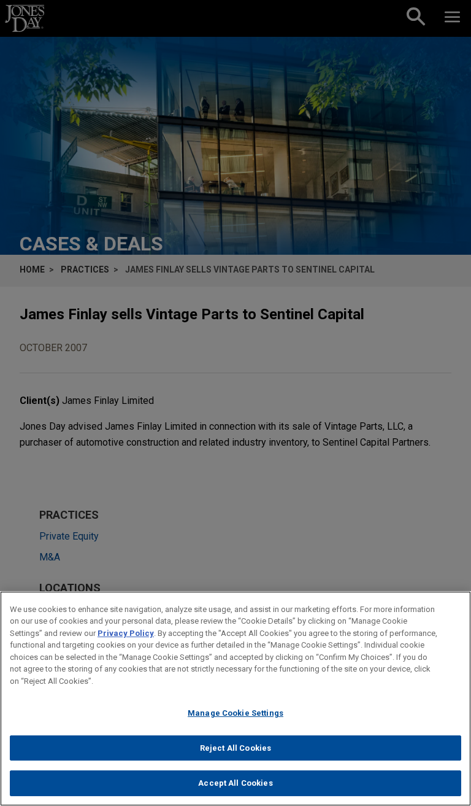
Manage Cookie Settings (235, 713)
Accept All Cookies (235, 783)
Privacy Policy (126, 633)
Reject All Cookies (235, 748)
